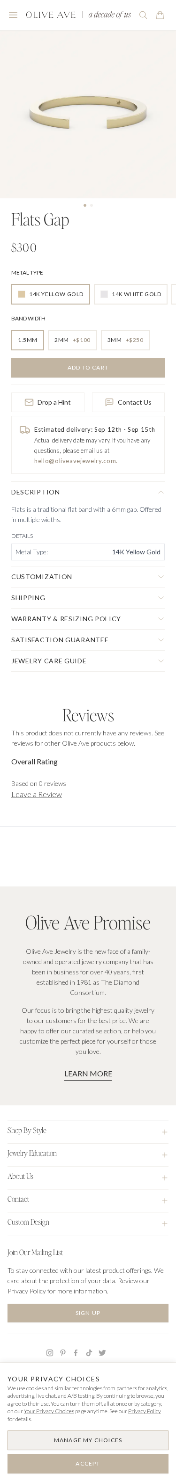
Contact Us (135, 402)
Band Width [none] (28, 318)
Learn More (88, 1073)
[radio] (50, 294)
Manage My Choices (88, 1440)
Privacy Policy (144, 1411)
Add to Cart (88, 367)
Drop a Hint (54, 402)
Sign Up (88, 1312)
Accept (88, 1463)
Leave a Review (36, 794)
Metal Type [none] (27, 272)
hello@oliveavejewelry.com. (76, 461)
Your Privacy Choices (49, 1411)
